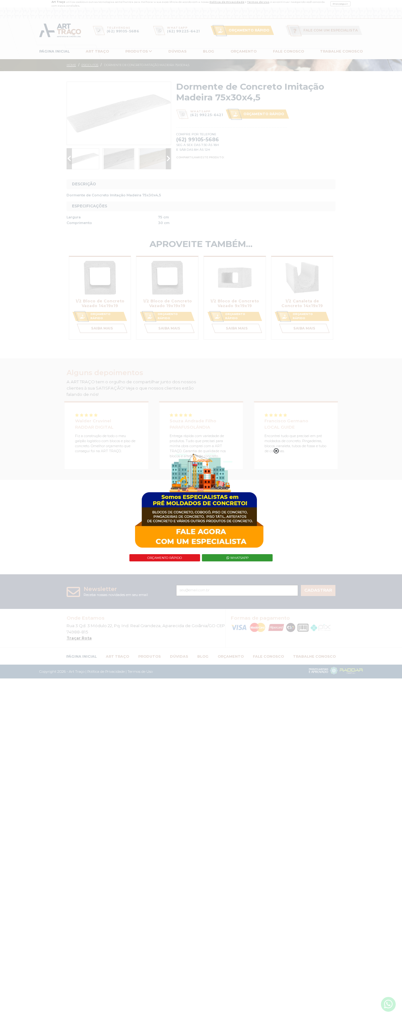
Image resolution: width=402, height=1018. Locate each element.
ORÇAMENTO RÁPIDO (164, 558)
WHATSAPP (238, 558)
